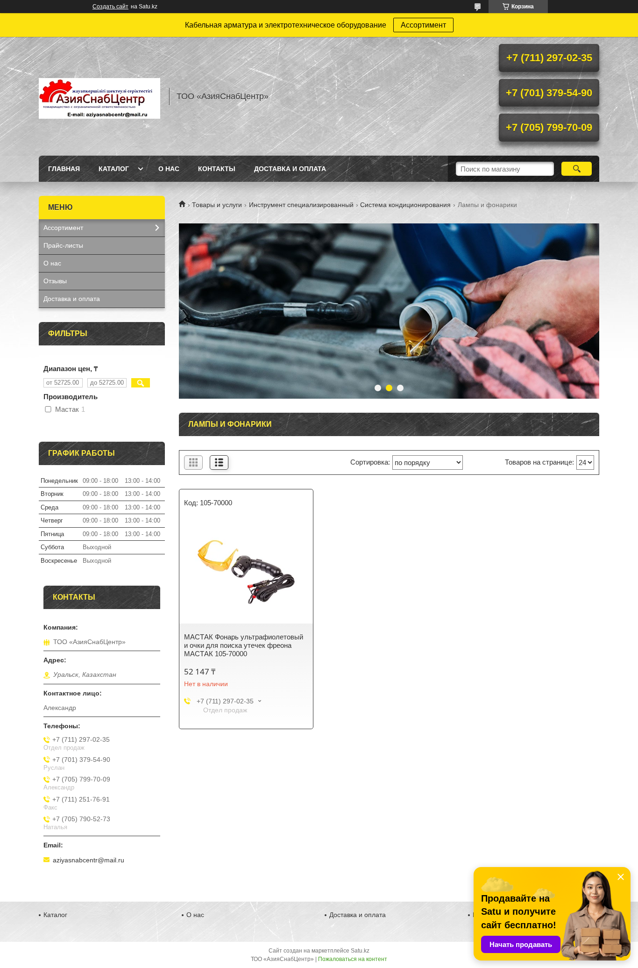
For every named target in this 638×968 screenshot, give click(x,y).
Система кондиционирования (405, 204)
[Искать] (576, 169)
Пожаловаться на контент (352, 959)
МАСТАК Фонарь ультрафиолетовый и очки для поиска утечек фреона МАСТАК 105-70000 (243, 645)
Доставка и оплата (290, 168)
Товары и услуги (217, 204)
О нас (168, 168)
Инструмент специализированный (301, 204)
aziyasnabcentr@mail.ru (88, 860)
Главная (64, 168)
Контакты (216, 168)
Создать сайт (110, 6)
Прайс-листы (63, 245)
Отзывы (55, 281)
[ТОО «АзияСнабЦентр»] (99, 96)
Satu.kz (360, 950)
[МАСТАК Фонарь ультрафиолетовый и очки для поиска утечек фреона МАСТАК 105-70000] (246, 572)
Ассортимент (423, 25)
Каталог (114, 168)
